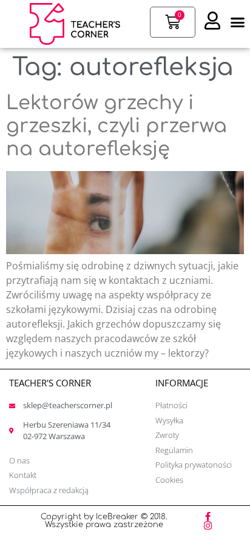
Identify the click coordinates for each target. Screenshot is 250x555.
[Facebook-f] (207, 516)
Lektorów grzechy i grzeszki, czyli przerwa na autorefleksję (116, 126)
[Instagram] (207, 525)
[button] (237, 22)
